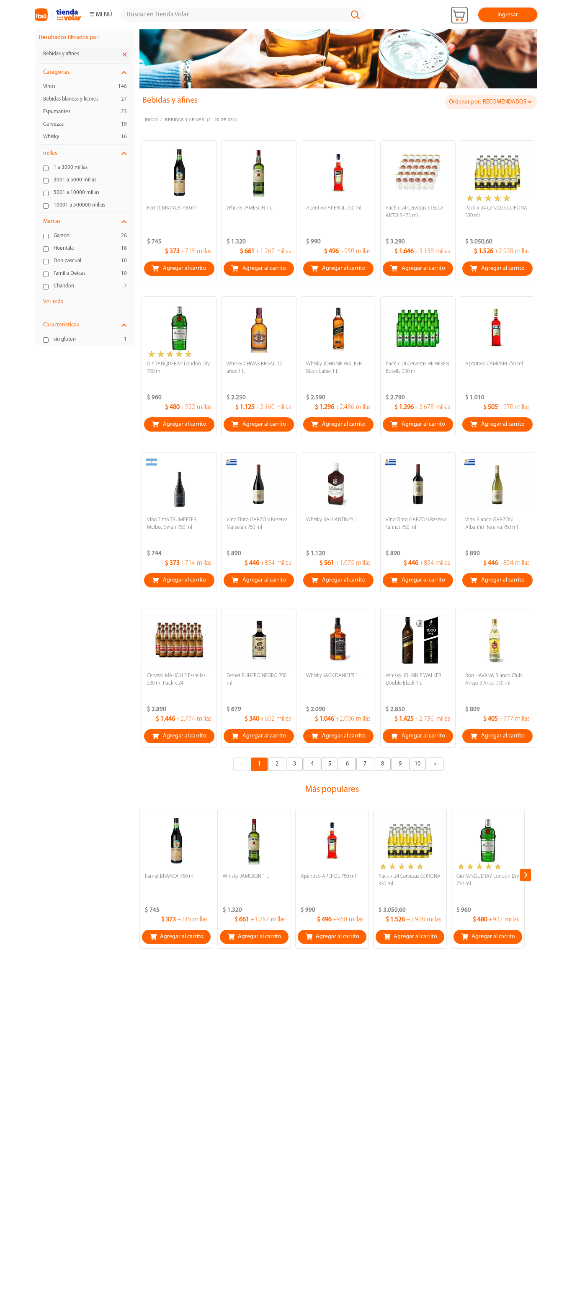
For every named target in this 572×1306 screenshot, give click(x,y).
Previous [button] (139, 875)
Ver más (53, 302)
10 (417, 764)
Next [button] (525, 875)
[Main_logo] (58, 14)
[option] (338, 62)
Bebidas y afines (184, 119)
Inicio (151, 119)
